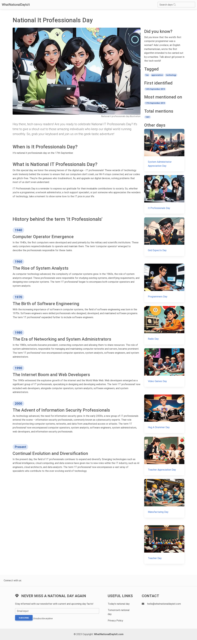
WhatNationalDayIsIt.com (108, 634)
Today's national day (119, 603)
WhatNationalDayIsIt (16, 4)
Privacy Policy (115, 620)
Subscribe (24, 618)
